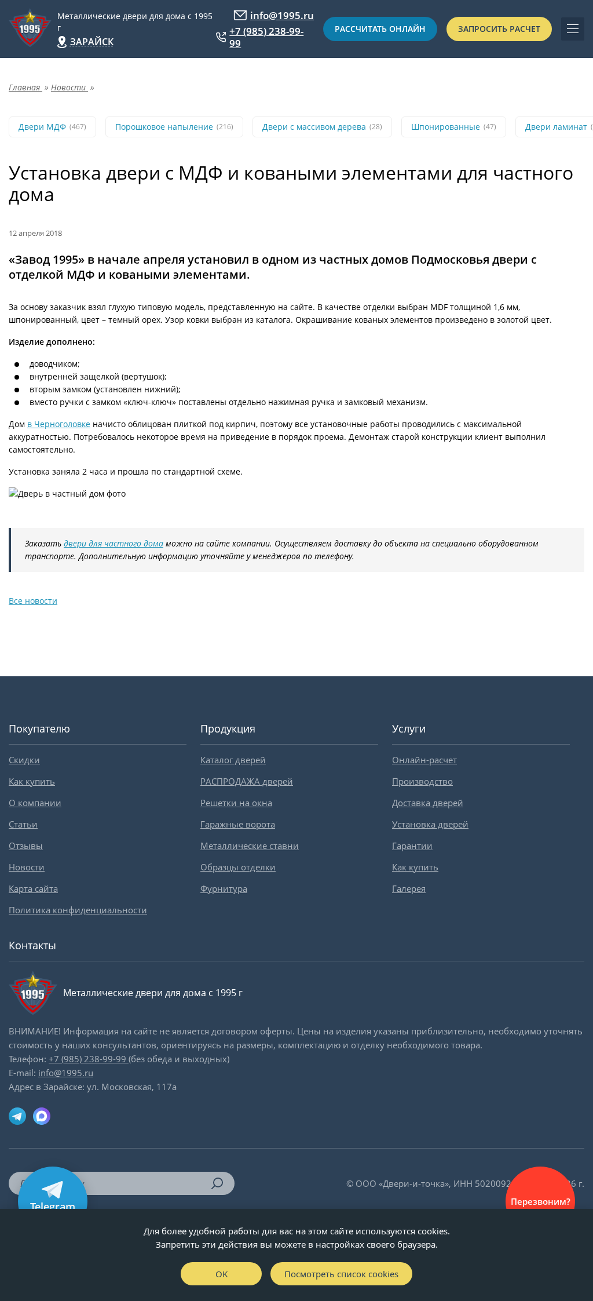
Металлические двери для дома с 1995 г (135, 21)
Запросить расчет (499, 28)
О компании (35, 802)
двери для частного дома (113, 543)
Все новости (33, 600)
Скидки (24, 760)
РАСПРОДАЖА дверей (246, 781)
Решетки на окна (236, 802)
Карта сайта (33, 888)
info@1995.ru (282, 15)
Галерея (409, 888)
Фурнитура (223, 888)
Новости (27, 867)
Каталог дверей (233, 760)
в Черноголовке (58, 423)
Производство (422, 781)
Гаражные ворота (237, 824)
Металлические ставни (249, 845)
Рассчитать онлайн (380, 28)
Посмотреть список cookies (341, 1274)
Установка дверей (430, 824)
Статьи (23, 824)
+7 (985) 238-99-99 (266, 37)
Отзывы (26, 845)
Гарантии (412, 845)
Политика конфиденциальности (78, 910)
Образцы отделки (238, 867)
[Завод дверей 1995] (30, 29)
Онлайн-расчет (424, 760)
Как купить (32, 781)
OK (221, 1274)
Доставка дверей (427, 802)
